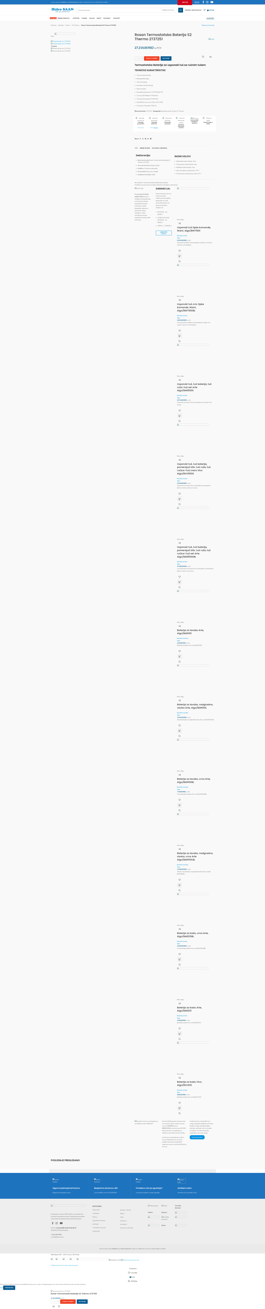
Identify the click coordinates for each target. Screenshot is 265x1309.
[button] (179, 256)
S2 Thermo (75, 25)
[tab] (136, 148)
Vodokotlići (96, 1231)
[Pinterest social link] (145, 138)
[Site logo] (62, 10)
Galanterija (96, 1210)
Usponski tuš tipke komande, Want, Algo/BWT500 (194, 229)
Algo (178, 238)
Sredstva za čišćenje (126, 1228)
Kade (122, 1217)
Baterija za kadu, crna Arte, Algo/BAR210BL (192, 935)
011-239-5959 (57, 1234)
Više (1, 1287)
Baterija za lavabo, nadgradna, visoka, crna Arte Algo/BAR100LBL (195, 856)
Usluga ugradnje (197, 1137)
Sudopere (123, 1221)
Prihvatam (9, 1287)
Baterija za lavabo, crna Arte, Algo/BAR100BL (193, 780)
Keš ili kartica (141, 127)
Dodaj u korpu (151, 58)
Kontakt (210, 18)
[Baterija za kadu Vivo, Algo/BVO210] (192, 1057)
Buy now (166, 58)
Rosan (68, 25)
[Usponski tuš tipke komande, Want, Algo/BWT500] (192, 202)
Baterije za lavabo (182, 638)
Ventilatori (123, 1224)
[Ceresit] (167, 1214)
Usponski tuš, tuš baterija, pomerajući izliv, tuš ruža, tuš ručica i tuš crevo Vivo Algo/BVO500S (194, 468)
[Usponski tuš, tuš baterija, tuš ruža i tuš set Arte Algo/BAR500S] (192, 359)
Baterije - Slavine (125, 1210)
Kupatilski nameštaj (98, 1220)
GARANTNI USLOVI (163, 233)
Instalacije (95, 1213)
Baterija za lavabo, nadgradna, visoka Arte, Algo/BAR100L (195, 706)
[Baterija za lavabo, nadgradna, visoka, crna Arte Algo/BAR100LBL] (192, 828)
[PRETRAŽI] (180, 10)
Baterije (61, 25)
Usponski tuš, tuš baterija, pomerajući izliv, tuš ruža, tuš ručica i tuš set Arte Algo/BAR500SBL (194, 551)
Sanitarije (95, 1224)
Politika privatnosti (57, 1265)
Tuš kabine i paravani (99, 1227)
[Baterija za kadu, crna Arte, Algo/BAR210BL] (192, 908)
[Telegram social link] (150, 138)
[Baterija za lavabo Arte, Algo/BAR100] (192, 605)
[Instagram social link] (56, 1223)
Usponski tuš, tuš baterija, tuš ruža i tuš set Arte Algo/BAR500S (194, 387)
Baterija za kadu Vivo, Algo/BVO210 (189, 1083)
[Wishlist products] (204, 10)
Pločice (94, 1217)
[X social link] (143, 138)
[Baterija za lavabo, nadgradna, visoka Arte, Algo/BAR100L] (192, 680)
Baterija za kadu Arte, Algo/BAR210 (189, 1009)
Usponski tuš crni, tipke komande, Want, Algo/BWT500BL (190, 307)
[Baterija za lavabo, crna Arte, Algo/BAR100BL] (192, 754)
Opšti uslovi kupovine (71, 1265)
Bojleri (122, 1213)
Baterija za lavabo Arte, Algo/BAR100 (190, 632)
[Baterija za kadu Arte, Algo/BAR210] (192, 983)
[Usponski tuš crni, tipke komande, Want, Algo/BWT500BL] (192, 279)
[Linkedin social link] (148, 138)
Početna (53, 25)
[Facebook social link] (140, 138)
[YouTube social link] (61, 1223)
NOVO (197, 2)
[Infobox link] (154, 123)
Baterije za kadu (166, 111)
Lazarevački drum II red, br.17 (66, 1228)
